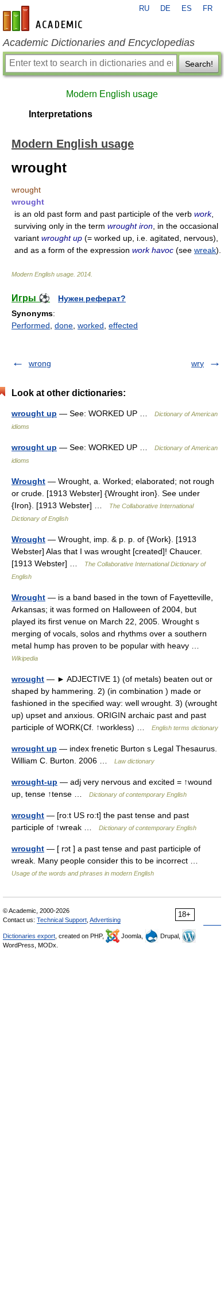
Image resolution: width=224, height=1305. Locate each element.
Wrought (28, 481)
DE (165, 9)
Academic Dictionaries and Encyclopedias (99, 42)
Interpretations (60, 114)
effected (123, 325)
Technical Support (62, 919)
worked (91, 325)
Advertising (105, 919)
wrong (40, 363)
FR (208, 9)
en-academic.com (44, 18)
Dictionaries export (29, 935)
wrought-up (34, 781)
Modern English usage (112, 94)
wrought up (34, 413)
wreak (205, 250)
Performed (30, 325)
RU (144, 9)
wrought (27, 679)
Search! (199, 63)
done (64, 325)
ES (186, 9)
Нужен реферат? (92, 298)
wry (197, 363)
